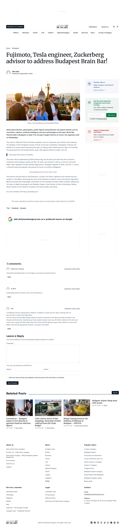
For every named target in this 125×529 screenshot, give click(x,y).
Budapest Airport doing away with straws (104, 401)
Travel (35, 33)
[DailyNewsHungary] (62, 26)
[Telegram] (111, 523)
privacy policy (102, 119)
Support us (97, 139)
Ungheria (48, 478)
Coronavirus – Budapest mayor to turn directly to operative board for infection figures (18, 422)
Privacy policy (50, 495)
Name (9, 369)
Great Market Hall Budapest (94, 475)
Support (9, 467)
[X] (101, 523)
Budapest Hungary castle (93, 478)
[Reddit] (114, 523)
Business (26, 33)
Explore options (99, 90)
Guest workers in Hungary (93, 462)
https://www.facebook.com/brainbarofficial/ (43, 123)
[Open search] (114, 27)
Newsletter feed (11, 491)
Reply (9, 277)
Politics (15, 33)
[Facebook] (95, 523)
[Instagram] (98, 523)
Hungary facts (89, 468)
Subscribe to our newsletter (15, 26)
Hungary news (50, 449)
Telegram (9, 498)
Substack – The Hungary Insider (17, 508)
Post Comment (12, 383)
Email (46, 369)
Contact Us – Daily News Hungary (17, 452)
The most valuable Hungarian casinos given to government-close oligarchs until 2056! (43, 201)
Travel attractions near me (93, 459)
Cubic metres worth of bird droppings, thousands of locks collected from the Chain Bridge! (48, 422)
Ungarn (47, 475)
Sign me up (111, 115)
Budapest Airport (90, 452)
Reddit (8, 501)
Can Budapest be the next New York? (43, 172)
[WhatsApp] (108, 523)
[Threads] (118, 523)
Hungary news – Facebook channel (18, 511)
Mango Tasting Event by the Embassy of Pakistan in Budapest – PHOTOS (76, 420)
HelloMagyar (93, 27)
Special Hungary (63, 33)
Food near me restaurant (92, 455)
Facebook (15, 208)
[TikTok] (105, 523)
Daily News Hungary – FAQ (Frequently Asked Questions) (22, 456)
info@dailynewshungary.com (94, 494)
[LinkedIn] (91, 523)
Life (42, 33)
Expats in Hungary (90, 465)
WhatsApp (9, 495)
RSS (7, 504)
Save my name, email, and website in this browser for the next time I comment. (36, 377)
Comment (10, 343)
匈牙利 (47, 481)
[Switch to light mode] (117, 26)
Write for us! (10, 464)
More (92, 33)
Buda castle (88, 481)
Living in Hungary (105, 33)
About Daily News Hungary (15, 449)
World (75, 33)
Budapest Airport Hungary (93, 471)
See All (115, 393)
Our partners (10, 460)
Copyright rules (50, 491)
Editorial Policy (50, 498)
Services (85, 33)
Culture (50, 33)
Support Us (104, 27)
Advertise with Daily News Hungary (57, 501)
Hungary (23, 208)
